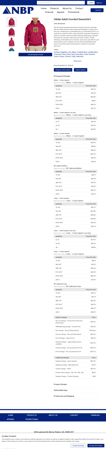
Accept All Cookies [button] (96, 446)
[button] (76, 76)
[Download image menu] (49, 20)
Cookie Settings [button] (78, 446)
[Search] (83, 2)
